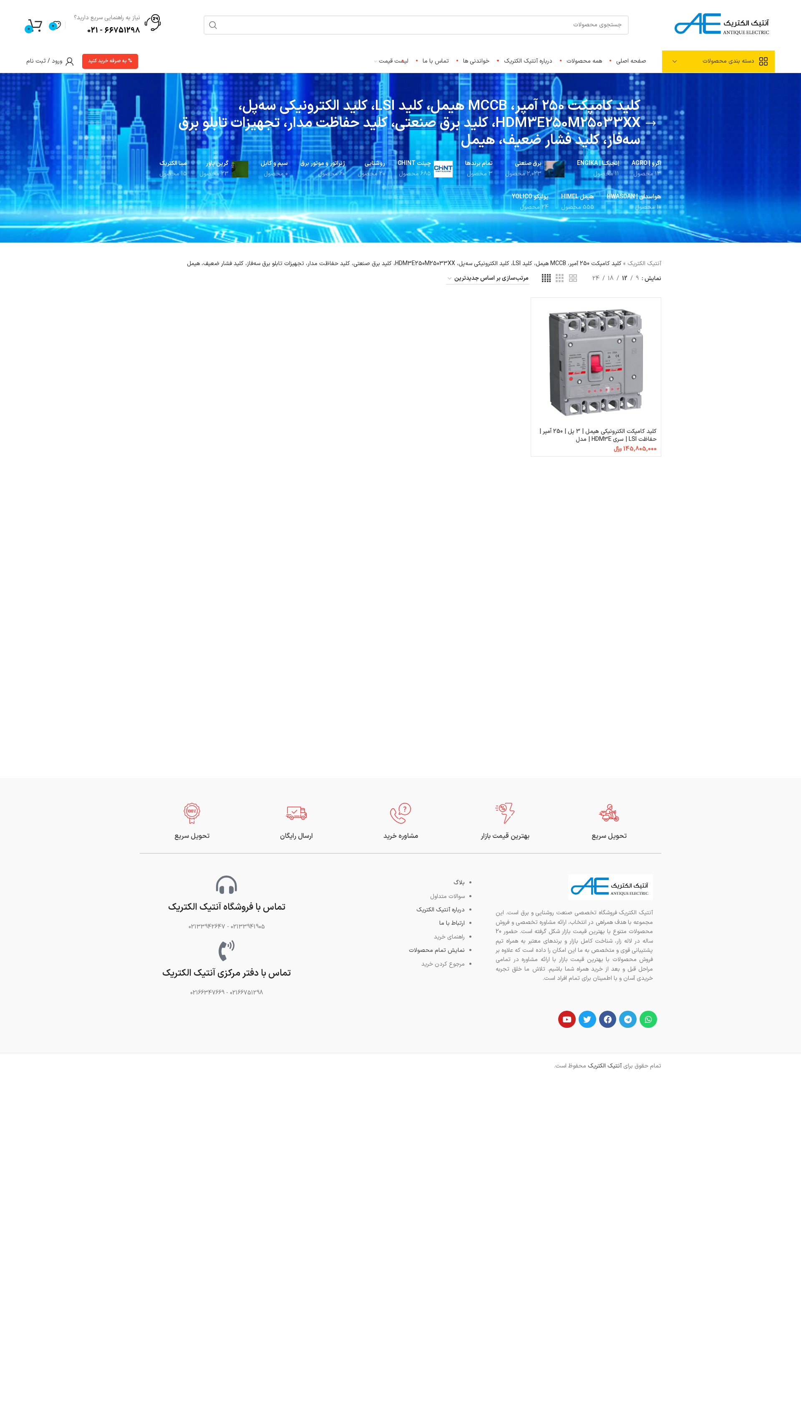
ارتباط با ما (452, 923)
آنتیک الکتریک (644, 263)
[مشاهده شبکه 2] (573, 278)
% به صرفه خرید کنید (110, 61)
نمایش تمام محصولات (437, 950)
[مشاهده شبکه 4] (546, 278)
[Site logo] (723, 24)
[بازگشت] (650, 123)
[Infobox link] (609, 822)
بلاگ (459, 882)
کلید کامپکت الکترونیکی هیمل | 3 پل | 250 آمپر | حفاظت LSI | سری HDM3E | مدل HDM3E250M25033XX (598, 439)
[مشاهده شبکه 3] (560, 278)
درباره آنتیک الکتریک (440, 910)
